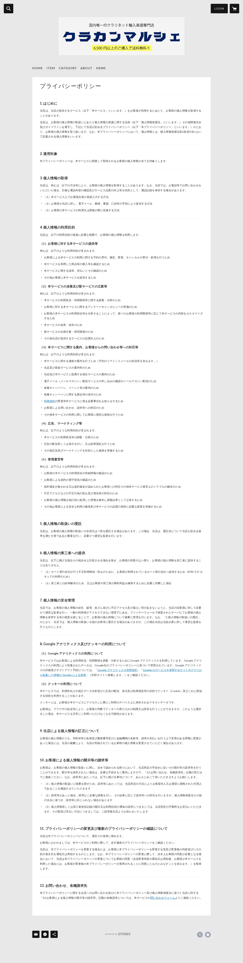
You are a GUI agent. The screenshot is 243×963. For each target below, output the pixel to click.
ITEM (51, 68)
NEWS (101, 68)
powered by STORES (118, 934)
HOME (37, 68)
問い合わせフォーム (163, 897)
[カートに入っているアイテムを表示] (234, 8)
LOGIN (219, 8)
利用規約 (49, 401)
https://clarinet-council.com (208, 935)
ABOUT (86, 68)
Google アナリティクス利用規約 (117, 670)
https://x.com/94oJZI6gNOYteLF (200, 935)
